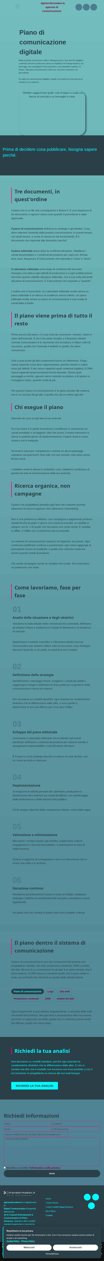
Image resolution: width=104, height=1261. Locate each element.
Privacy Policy (28, 1241)
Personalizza (52, 1253)
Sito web (65, 991)
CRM (48, 998)
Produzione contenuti (26, 998)
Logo (50, 991)
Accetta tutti (75, 1247)
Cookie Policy (13, 1241)
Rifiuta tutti (29, 1247)
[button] (17, 6)
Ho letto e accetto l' (33, 1168)
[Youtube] (93, 7)
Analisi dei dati (65, 998)
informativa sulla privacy (45, 1168)
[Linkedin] (86, 7)
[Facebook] (78, 7)
